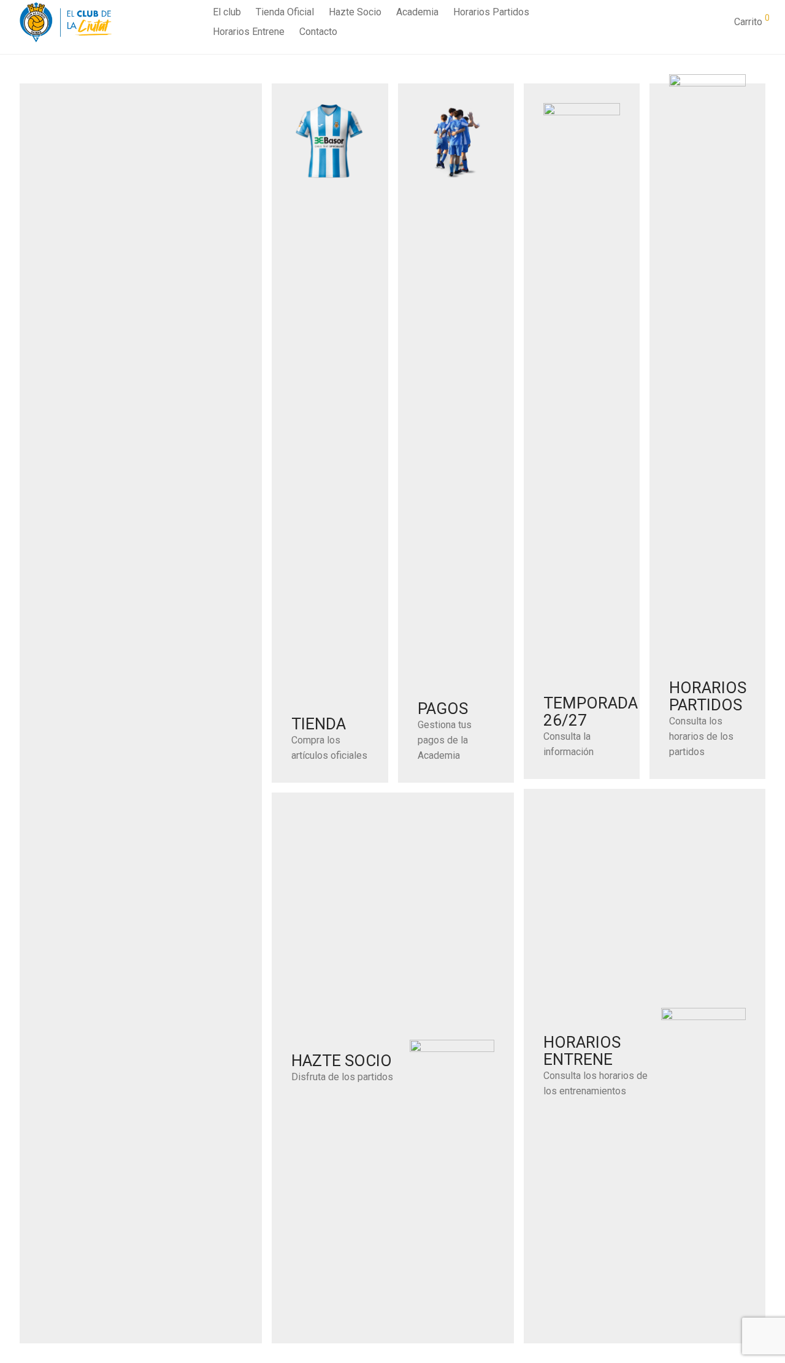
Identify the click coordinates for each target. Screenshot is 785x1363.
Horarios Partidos (491, 12)
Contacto (318, 31)
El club (227, 12)
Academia (417, 12)
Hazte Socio (355, 12)
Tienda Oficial (285, 12)
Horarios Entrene (249, 31)
